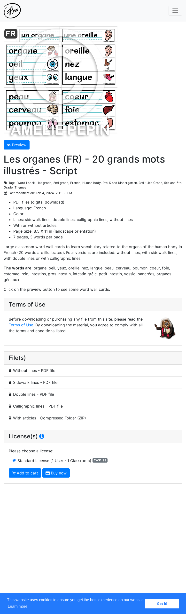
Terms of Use (21, 325)
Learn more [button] (17, 606)
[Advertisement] (93, 543)
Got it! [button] (162, 604)
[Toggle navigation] (175, 11)
